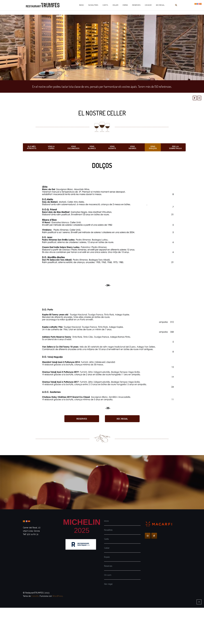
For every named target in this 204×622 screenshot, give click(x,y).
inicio (81, 5)
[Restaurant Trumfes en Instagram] (199, 98)
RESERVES (136, 5)
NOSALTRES (93, 5)
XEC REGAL (160, 5)
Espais (107, 557)
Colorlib (35, 596)
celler (115, 5)
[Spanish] (29, 521)
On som (107, 575)
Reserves (108, 566)
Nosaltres (108, 530)
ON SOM (148, 5)
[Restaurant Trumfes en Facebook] (195, 98)
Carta (106, 539)
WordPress (57, 596)
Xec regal (108, 584)
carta (105, 5)
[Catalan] (24, 521)
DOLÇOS (102, 165)
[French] (26, 521)
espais (125, 5)
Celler (106, 548)
